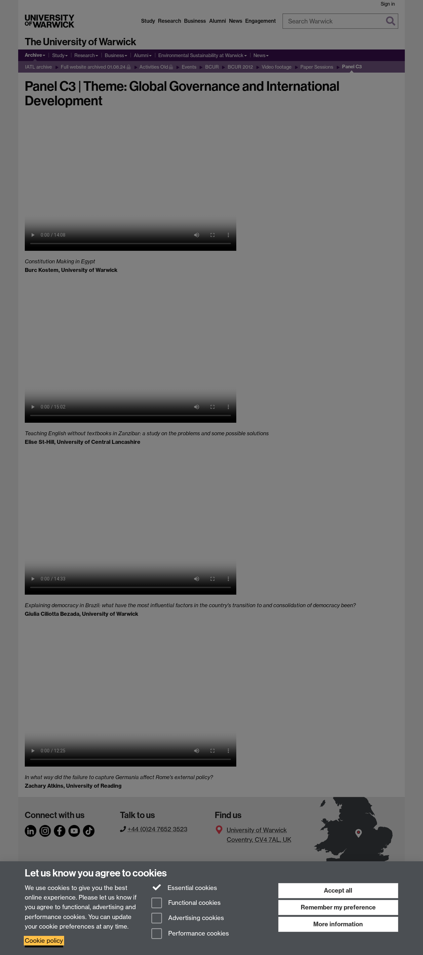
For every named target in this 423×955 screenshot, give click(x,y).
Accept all (338, 890)
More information (338, 924)
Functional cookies (194, 902)
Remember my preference (338, 907)
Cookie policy (44, 940)
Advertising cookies (195, 918)
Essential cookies (191, 888)
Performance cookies (198, 934)
